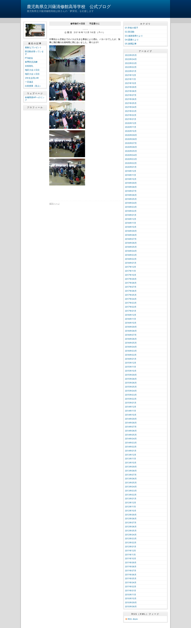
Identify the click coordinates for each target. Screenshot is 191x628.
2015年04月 (131, 390)
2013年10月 (130, 462)
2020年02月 (131, 163)
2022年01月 (130, 71)
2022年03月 (131, 63)
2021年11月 (130, 79)
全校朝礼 (29, 66)
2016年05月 (131, 342)
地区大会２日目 (32, 70)
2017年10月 (130, 275)
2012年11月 (130, 506)
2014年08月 (131, 422)
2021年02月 (130, 115)
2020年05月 (131, 151)
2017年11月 (130, 271)
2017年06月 (131, 291)
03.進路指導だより (134, 35)
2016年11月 (130, 319)
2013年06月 (131, 478)
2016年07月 (131, 335)
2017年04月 (131, 299)
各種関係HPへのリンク (34, 98)
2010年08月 (131, 606)
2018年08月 (131, 235)
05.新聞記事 (131, 43)
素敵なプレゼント (33, 47)
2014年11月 (130, 410)
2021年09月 (131, 87)
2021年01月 (130, 119)
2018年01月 (130, 263)
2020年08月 (131, 139)
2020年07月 (131, 143)
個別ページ (54, 203)
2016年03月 (131, 350)
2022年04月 (131, 59)
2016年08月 (131, 331)
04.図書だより (132, 39)
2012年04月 (131, 534)
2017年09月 (131, 279)
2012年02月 (130, 542)
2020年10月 (131, 131)
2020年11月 (130, 127)
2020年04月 (131, 155)
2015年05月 (131, 386)
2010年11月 (130, 594)
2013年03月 (131, 490)
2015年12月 (130, 362)
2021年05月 (131, 103)
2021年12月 (130, 75)
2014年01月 (130, 450)
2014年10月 (130, 414)
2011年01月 (130, 590)
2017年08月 (131, 282)
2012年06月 (131, 526)
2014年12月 (130, 406)
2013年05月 (131, 482)
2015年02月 (131, 398)
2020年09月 (131, 135)
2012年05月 (131, 530)
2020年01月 (131, 167)
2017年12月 (130, 267)
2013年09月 (131, 466)
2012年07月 (130, 522)
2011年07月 (130, 570)
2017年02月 (130, 307)
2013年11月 (130, 458)
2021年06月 (131, 99)
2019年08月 (131, 187)
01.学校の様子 (131, 27)
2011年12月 (130, 550)
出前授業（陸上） (33, 86)
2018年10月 (130, 227)
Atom (135, 619)
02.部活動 (129, 31)
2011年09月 (130, 562)
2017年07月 (130, 287)
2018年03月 (131, 255)
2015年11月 (130, 366)
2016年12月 (130, 315)
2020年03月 (131, 159)
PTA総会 (29, 58)
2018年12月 (130, 219)
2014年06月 (131, 430)
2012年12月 (130, 502)
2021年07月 (130, 95)
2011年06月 (130, 574)
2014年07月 (131, 426)
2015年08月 (131, 379)
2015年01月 (130, 402)
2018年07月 (131, 239)
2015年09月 (131, 374)
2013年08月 (131, 470)
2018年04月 (131, 251)
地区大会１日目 (32, 74)
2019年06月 (131, 195)
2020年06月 (131, 147)
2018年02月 (131, 259)
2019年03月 (131, 207)
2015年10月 (130, 370)
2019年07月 (131, 191)
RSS (130, 619)
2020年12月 (130, 123)
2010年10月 (130, 598)
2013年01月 (130, 498)
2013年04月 (131, 486)
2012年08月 (131, 518)
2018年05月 (131, 247)
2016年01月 (130, 359)
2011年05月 (130, 578)
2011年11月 (130, 554)
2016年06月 (131, 339)
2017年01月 (130, 311)
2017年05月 (131, 295)
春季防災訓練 (31, 62)
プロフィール (35, 107)
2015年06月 (131, 382)
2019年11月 (130, 175)
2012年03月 (131, 538)
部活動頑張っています (34, 52)
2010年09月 (131, 602)
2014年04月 (131, 438)
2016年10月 (130, 322)
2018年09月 (131, 231)
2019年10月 (130, 179)
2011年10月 (130, 558)
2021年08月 (131, 91)
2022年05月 (131, 55)
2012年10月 (130, 510)
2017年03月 (131, 302)
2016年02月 (131, 355)
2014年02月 (131, 446)
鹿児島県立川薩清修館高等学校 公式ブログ (69, 6)
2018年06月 (131, 243)
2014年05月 (131, 434)
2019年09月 (131, 183)
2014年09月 (131, 418)
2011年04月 (130, 582)
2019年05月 (131, 199)
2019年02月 (131, 211)
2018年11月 (130, 223)
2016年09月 (131, 326)
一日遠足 (29, 82)
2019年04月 (131, 203)
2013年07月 (131, 474)
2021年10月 (130, 83)
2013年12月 (130, 454)
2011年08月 (130, 566)
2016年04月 (131, 346)
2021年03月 (131, 111)
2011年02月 (130, 586)
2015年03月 (131, 394)
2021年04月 (131, 107)
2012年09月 (131, 514)
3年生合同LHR (32, 78)
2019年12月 (130, 171)
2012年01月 (130, 546)
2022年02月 (131, 67)
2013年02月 (131, 494)
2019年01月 (130, 215)
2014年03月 (131, 442)
